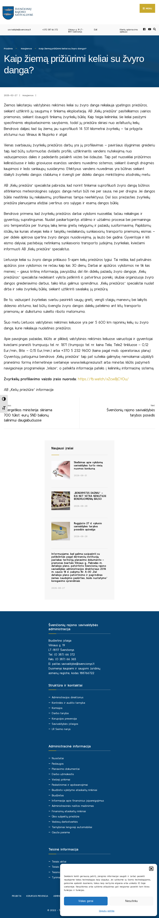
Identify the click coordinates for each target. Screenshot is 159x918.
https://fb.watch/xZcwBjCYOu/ (103, 379)
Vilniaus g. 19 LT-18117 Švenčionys (75, 30)
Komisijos (57, 707)
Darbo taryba (60, 713)
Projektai (16, 896)
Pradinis (8, 48)
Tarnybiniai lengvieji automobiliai (72, 827)
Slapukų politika (106, 910)
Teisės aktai (59, 861)
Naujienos (26, 48)
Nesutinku (131, 901)
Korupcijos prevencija (64, 718)
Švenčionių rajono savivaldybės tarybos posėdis (131, 410)
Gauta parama (61, 832)
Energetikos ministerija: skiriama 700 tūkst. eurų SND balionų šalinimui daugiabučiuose (28, 413)
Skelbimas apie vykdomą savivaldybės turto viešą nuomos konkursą (88, 465)
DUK (96, 29)
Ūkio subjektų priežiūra (65, 816)
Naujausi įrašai (62, 448)
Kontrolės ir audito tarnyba (68, 702)
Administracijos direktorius (67, 697)
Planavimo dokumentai (66, 768)
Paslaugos (58, 763)
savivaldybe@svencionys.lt (19, 29)
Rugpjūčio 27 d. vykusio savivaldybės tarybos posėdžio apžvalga (88, 526)
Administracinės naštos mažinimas (73, 805)
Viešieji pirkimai (61, 779)
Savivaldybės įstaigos (65, 723)
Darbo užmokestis (63, 774)
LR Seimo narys (61, 729)
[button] (151, 869)
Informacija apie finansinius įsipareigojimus (78, 800)
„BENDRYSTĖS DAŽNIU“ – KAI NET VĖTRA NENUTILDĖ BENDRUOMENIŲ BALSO (90, 495)
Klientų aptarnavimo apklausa (129, 30)
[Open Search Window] (154, 29)
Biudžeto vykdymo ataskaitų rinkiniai (74, 789)
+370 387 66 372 (50, 29)
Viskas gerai (85, 901)
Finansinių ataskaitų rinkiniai (69, 811)
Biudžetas (58, 795)
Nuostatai (58, 758)
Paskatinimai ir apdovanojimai (70, 784)
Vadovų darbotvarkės (65, 821)
